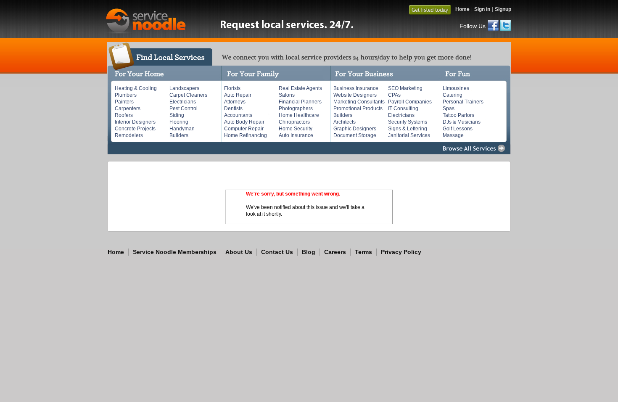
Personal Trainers (463, 102)
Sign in (482, 9)
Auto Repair (237, 95)
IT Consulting (403, 108)
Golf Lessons (458, 129)
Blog (308, 252)
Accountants (238, 115)
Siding (176, 115)
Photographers (296, 108)
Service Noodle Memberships (175, 252)
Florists (232, 88)
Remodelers (129, 135)
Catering (452, 95)
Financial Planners (300, 102)
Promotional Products (358, 108)
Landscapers (184, 88)
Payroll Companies (410, 102)
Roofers (124, 115)
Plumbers (126, 95)
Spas (448, 108)
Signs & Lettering (407, 129)
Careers (335, 252)
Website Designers (355, 95)
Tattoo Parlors (458, 115)
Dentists (233, 108)
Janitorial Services (409, 135)
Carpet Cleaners (188, 95)
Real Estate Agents (300, 88)
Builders (178, 135)
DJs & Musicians (462, 122)
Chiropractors (294, 122)
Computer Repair (244, 129)
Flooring (178, 122)
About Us (238, 252)
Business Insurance (355, 88)
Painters (124, 102)
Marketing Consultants (359, 102)
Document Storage (354, 135)
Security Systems (407, 122)
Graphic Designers (354, 129)
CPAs (394, 95)
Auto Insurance (296, 135)
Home (462, 9)
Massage (453, 135)
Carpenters (127, 108)
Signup (503, 9)
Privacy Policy (401, 252)
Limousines (456, 88)
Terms (363, 252)
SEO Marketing (405, 88)
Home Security (295, 129)
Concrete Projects (135, 129)
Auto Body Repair (244, 122)
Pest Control (183, 108)
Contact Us (277, 252)
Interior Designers (135, 122)
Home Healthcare (299, 115)
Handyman (182, 129)
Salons (287, 95)
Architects (344, 122)
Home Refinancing (245, 135)
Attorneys (235, 102)
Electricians (182, 102)
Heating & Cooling (136, 88)
